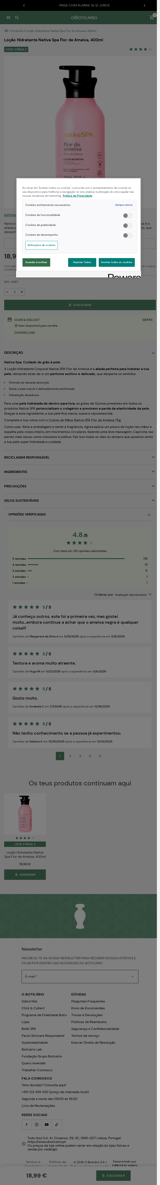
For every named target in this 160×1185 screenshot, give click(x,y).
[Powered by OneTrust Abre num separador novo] (123, 274)
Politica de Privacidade (77, 196)
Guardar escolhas (36, 262)
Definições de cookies (42, 245)
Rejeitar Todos (82, 262)
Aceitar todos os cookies (116, 262)
